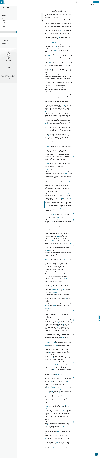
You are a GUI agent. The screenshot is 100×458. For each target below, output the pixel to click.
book (50, 41)
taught (46, 139)
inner (54, 433)
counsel (47, 276)
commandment (61, 373)
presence (47, 308)
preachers (55, 145)
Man (69, 366)
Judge (65, 369)
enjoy (69, 386)
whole (56, 345)
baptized (57, 323)
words (48, 387)
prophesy (47, 163)
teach (68, 373)
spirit (59, 380)
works (46, 99)
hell (70, 181)
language (54, 42)
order (57, 442)
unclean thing (59, 364)
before (67, 316)
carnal (46, 306)
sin (50, 352)
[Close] (42, 14)
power (55, 99)
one (54, 447)
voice (54, 162)
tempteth (47, 305)
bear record (58, 412)
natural (67, 226)
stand (57, 296)
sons (51, 449)
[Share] (42, 20)
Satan (59, 93)
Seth (53, 25)
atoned (54, 342)
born (58, 431)
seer (46, 229)
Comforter (49, 396)
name (64, 64)
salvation (57, 327)
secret (67, 97)
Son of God (47, 342)
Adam (50, 69)
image (50, 62)
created (68, 62)
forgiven (63, 337)
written (64, 289)
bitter (46, 354)
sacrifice (58, 32)
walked (48, 250)
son (46, 142)
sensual (50, 306)
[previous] (18, 230)
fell (66, 298)
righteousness (62, 145)
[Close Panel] (15, 5)
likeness (62, 410)
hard (49, 168)
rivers (46, 216)
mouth (46, 205)
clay (53, 221)
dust (52, 381)
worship (55, 305)
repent (54, 363)
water (62, 383)
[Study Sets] (91, 5)
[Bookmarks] (93, 5)
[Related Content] (96, 5)
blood (58, 392)
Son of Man (47, 369)
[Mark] (42, 16)
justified (50, 392)
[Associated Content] (73, 10)
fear (54, 248)
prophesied (47, 84)
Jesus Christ (51, 326)
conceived (53, 351)
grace (63, 324)
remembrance (56, 41)
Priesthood (54, 50)
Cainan (65, 105)
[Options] (98, 5)
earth (59, 278)
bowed (67, 194)
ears (56, 168)
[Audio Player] (96, 454)
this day (62, 209)
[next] (99, 230)
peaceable (56, 396)
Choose (57, 209)
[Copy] (42, 18)
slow (70, 198)
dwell (46, 366)
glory (60, 389)
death (55, 300)
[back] (1, 5)
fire (52, 437)
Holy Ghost (49, 55)
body (58, 62)
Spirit (65, 158)
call (59, 37)
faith (48, 148)
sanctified (65, 392)
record (65, 395)
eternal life (53, 387)
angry (57, 165)
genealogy (57, 55)
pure (59, 48)
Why (52, 197)
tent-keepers (54, 240)
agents (55, 357)
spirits (56, 225)
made (55, 316)
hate (62, 198)
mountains (55, 214)
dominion (67, 93)
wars (49, 96)
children (56, 46)
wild (70, 243)
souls (67, 65)
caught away (48, 424)
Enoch (49, 135)
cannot (46, 169)
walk (58, 217)
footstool (53, 67)
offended (58, 236)
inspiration (69, 44)
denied (66, 173)
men (56, 91)
